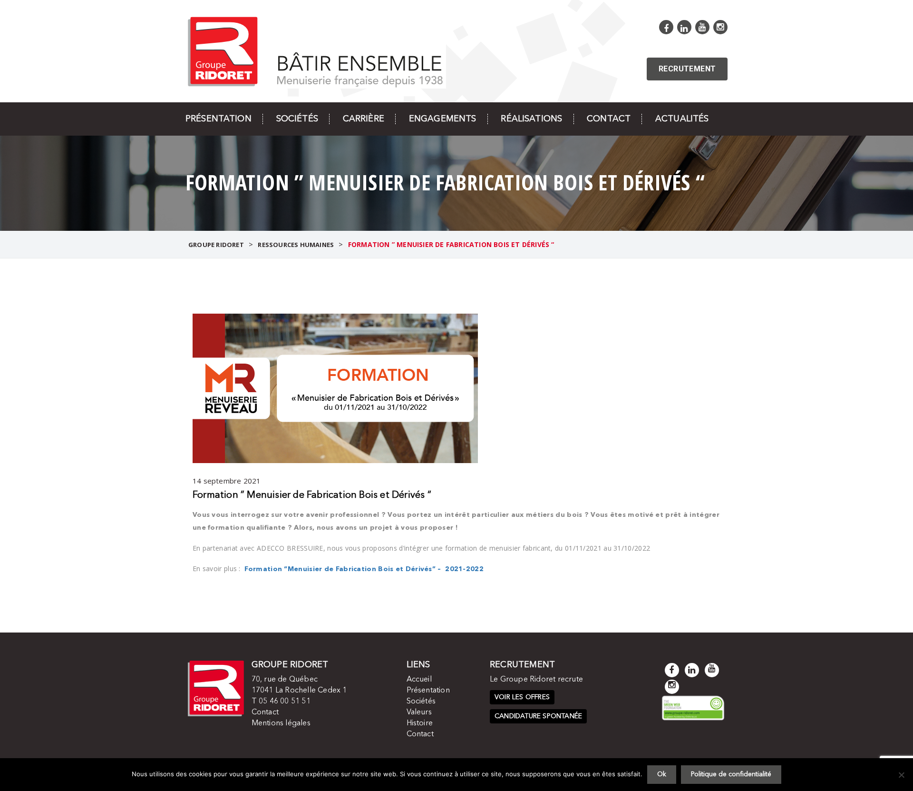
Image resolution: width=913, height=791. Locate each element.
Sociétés (297, 119)
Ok (661, 774)
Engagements (442, 119)
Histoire (420, 723)
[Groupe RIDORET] (315, 50)
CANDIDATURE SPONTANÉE (538, 716)
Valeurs (419, 712)
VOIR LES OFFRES (522, 697)
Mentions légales (281, 723)
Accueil (419, 679)
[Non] (901, 775)
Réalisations (531, 119)
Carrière (363, 119)
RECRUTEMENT (687, 68)
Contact (609, 119)
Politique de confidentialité (731, 774)
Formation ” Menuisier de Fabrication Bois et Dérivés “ (312, 495)
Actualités (682, 119)
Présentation (218, 119)
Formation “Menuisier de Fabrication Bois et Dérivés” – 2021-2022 (364, 569)
